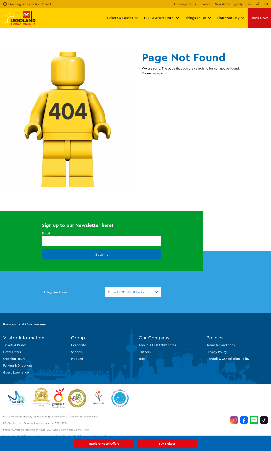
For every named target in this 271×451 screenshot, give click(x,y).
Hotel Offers (12, 352)
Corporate (78, 345)
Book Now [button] (259, 17)
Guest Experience (16, 372)
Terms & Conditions (221, 345)
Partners (145, 352)
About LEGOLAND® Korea (157, 345)
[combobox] (133, 292)
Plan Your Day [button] (228, 17)
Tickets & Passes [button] (120, 17)
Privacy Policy (217, 352)
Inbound (77, 359)
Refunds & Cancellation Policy (228, 359)
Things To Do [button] (195, 17)
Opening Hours (185, 4)
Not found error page (34, 324)
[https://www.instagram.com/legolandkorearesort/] (234, 420)
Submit (101, 254)
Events (205, 4)
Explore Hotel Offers (104, 443)
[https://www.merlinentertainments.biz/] (17, 398)
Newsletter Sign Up (229, 4)
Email (46, 233)
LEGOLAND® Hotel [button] (159, 17)
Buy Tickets (167, 443)
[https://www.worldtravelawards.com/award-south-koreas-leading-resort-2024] (41, 398)
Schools (77, 352)
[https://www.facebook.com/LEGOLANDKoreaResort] (244, 420)
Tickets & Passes (14, 345)
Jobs (142, 359)
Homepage (9, 324)
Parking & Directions (17, 365)
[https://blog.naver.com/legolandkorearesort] (254, 420)
